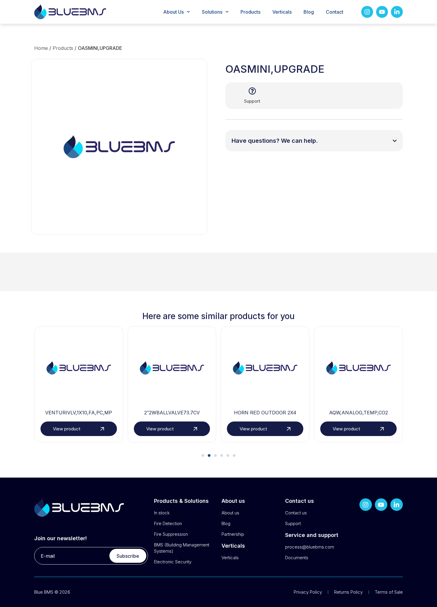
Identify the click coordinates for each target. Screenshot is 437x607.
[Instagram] (367, 12)
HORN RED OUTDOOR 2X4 (265, 413)
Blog (309, 12)
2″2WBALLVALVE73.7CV (172, 413)
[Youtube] (382, 12)
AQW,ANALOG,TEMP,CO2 (358, 413)
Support (252, 101)
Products (250, 12)
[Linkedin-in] (397, 12)
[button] (203, 455)
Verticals (282, 12)
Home (41, 48)
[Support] (252, 91)
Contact (334, 12)
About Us (173, 12)
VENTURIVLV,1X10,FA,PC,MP (78, 413)
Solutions (212, 12)
